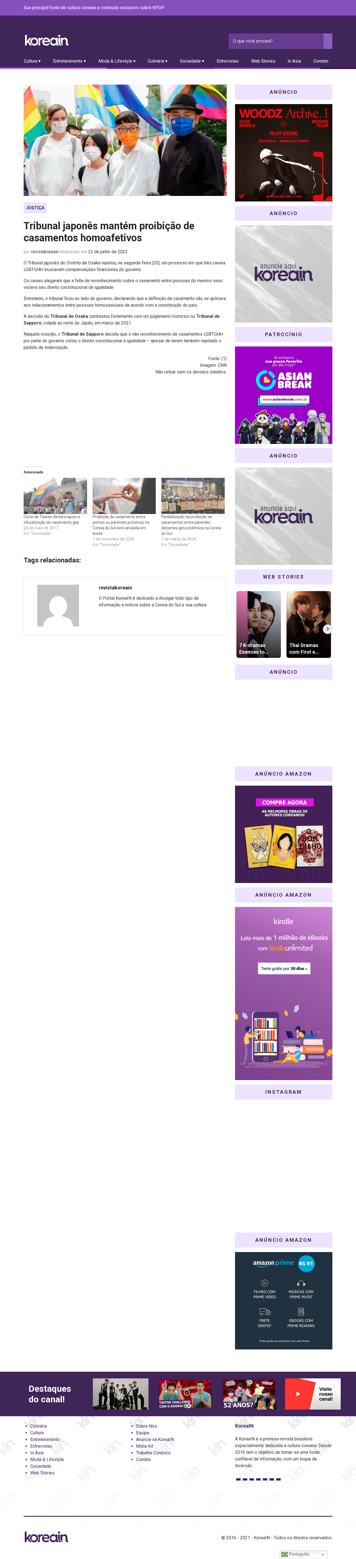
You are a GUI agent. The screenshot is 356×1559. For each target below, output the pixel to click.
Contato (320, 61)
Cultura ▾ (32, 61)
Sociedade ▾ (192, 61)
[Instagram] (295, 8)
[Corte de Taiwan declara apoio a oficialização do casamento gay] (55, 496)
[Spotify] (315, 8)
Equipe (142, 1432)
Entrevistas (228, 61)
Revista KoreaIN (46, 40)
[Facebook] (289, 8)
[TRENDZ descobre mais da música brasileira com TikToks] (121, 1394)
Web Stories (263, 61)
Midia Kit (144, 1446)
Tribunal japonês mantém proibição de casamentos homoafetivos (109, 232)
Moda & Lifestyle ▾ (116, 61)
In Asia (294, 61)
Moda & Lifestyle (47, 1459)
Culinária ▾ (157, 61)
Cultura (37, 1432)
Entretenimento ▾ (69, 61)
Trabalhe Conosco (153, 1452)
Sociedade (40, 1466)
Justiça (35, 207)
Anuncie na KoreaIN (155, 1439)
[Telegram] (329, 8)
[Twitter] (302, 8)
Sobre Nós (146, 1426)
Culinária (38, 1426)
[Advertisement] (125, 419)
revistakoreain (45, 251)
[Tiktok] (322, 8)
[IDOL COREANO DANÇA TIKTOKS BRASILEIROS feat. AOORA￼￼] (184, 1394)
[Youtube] (309, 8)
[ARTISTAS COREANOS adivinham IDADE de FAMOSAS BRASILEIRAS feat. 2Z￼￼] (249, 1394)
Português (298, 1554)
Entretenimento (45, 1439)
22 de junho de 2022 (108, 251)
